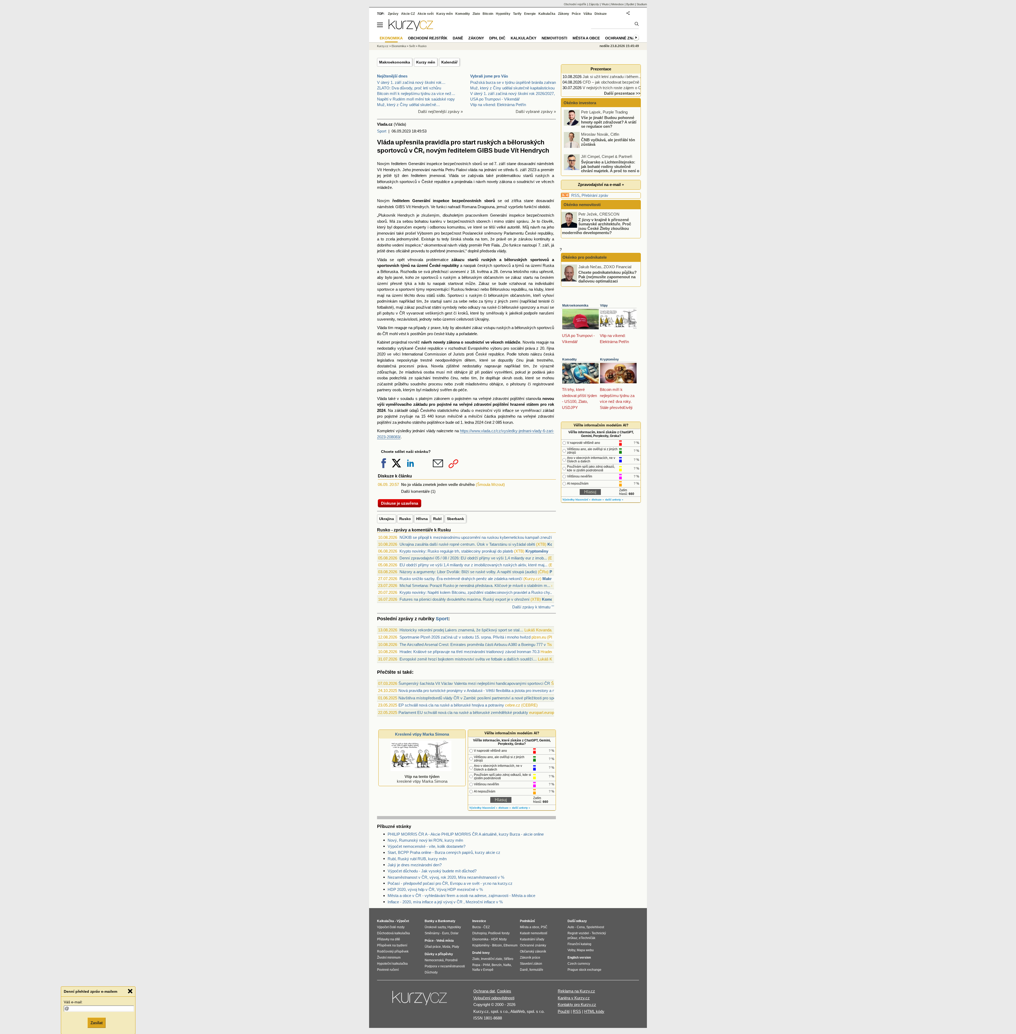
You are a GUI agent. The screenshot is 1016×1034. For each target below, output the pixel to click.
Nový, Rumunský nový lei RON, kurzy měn (425, 840)
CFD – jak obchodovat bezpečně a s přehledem (624, 82)
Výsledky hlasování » (483, 807)
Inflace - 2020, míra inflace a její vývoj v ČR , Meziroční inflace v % (445, 902)
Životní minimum (389, 957)
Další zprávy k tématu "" (533, 607)
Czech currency (579, 963)
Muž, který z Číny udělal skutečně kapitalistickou (512, 88)
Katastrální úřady (532, 939)
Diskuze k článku (395, 476)
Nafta (507, 965)
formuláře (536, 970)
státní (510, 221)
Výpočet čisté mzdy (391, 927)
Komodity (551, 599)
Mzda (446, 947)
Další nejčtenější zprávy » (440, 111)
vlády (463, 245)
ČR (402, 313)
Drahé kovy (481, 953)
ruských (542, 175)
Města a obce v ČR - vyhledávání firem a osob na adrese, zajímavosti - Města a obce (461, 895)
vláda (472, 169)
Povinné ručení (388, 970)
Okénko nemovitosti (582, 204)
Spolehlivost (595, 927)
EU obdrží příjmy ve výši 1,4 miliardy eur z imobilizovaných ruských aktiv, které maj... (473, 565)
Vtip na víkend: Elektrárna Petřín (498, 104)
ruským (449, 277)
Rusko (405, 519)
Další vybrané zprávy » (536, 111)
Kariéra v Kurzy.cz (574, 998)
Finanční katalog (579, 944)
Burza (476, 927)
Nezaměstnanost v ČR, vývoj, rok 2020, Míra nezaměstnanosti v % (446, 877)
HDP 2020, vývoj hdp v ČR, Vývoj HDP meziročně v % (435, 889)
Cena (581, 927)
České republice (435, 181)
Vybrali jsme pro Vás (489, 76)
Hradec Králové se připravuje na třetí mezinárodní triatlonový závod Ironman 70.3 (469, 651)
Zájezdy (594, 4)
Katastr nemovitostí (533, 933)
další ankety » (521, 807)
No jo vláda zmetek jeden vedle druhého (438, 484)
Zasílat (96, 1022)
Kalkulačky (523, 38)
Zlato (476, 14)
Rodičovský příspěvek (393, 951)
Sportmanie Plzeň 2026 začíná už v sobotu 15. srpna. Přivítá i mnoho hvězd (465, 637)
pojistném (463, 398)
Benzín (497, 965)
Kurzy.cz (382, 46)
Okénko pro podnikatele (585, 257)
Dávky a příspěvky (439, 954)
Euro (445, 933)
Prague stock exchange (584, 970)
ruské (492, 307)
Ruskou (457, 289)
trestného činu (445, 378)
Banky (429, 921)
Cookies (504, 991)
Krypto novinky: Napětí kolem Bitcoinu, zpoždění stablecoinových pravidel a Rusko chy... (476, 592)
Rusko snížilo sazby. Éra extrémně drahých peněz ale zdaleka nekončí (461, 578)
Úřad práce (433, 947)
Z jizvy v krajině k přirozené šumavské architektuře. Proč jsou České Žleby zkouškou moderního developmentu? (596, 226)
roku (534, 271)
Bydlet (630, 4)
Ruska (548, 265)
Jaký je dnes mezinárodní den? (415, 865)
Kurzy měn (425, 62)
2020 (381, 354)
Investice (479, 921)
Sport (381, 131)
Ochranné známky (624, 38)
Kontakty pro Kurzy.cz (577, 1004)
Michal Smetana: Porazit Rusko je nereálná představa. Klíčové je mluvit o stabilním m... (475, 585)
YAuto (605, 4)
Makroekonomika (394, 62)
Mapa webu (585, 950)
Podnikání (527, 921)
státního (419, 422)
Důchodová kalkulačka (393, 933)
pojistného (506, 416)
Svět (412, 46)
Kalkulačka (546, 14)
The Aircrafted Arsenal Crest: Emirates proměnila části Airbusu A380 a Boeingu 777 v (473, 644)
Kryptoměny (536, 551)
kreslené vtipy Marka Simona (422, 779)
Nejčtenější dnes (392, 76)
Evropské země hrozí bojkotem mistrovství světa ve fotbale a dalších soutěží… (468, 659)
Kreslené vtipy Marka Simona (422, 734)
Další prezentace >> (622, 93)
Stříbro (508, 959)
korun (440, 416)
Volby (571, 950)
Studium (642, 4)
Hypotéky (503, 14)
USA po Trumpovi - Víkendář (495, 99)
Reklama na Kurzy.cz (576, 991)
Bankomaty (446, 921)
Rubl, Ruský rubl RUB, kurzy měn (417, 859)
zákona (505, 181)
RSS (575, 195)
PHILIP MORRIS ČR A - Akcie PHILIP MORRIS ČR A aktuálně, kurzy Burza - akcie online (466, 834)
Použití (564, 1011)
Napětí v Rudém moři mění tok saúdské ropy (416, 99)
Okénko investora (579, 103)
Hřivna (422, 519)
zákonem (442, 398)
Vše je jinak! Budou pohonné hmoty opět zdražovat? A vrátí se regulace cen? (608, 122)
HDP (494, 939)
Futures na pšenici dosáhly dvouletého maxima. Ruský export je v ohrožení (464, 599)
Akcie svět (426, 14)
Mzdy (503, 939)
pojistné (444, 404)
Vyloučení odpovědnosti (493, 998)
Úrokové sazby (435, 927)
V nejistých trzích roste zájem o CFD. (615, 87)
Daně (458, 38)
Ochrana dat (484, 991)
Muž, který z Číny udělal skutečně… (408, 104)
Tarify (517, 14)
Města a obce (586, 38)
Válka (587, 14)
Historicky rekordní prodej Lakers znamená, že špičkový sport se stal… (461, 630)
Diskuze (601, 14)
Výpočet (403, 921)
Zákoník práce (530, 957)
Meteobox (617, 4)
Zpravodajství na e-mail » (601, 184)
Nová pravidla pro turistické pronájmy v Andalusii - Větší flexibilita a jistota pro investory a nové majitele (486, 690)
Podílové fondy (499, 933)
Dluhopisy (479, 933)
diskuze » (504, 807)
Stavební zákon (531, 963)
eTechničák (587, 938)
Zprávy (393, 14)
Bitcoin (488, 14)
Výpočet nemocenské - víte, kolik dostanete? (426, 846)
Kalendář (449, 62)
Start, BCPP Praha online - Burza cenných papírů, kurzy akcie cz (444, 852)
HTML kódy (594, 1011)
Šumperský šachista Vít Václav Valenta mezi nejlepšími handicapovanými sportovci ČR (474, 683)
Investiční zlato (491, 959)
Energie (530, 14)
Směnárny (432, 933)
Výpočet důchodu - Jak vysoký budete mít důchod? (432, 871)
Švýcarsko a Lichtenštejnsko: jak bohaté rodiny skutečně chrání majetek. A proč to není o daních (602, 168)
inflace (508, 410)
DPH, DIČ (497, 38)
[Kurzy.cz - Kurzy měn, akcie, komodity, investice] (411, 29)
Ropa (476, 965)
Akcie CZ (408, 14)
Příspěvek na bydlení (392, 945)
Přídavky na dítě (388, 939)
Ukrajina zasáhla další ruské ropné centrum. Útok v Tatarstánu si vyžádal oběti (467, 544)
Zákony (563, 14)
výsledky (403, 431)
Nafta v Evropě (482, 970)
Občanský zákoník (533, 951)
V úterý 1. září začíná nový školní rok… (411, 82)
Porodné (451, 960)
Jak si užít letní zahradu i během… (612, 76)
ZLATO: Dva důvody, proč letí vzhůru (409, 88)
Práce (576, 14)
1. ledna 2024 (471, 422)
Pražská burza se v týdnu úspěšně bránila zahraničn (515, 82)
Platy (455, 947)
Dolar (455, 933)
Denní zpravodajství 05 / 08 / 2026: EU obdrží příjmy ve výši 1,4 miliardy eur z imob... (473, 558)
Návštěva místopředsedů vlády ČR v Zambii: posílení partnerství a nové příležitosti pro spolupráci (482, 698)
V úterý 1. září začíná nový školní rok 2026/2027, (512, 93)
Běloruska (389, 271)
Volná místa (445, 940)
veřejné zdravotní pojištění (501, 398)
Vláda (454, 175)
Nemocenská (434, 960)
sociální (517, 348)
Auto (571, 927)
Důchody (431, 972)
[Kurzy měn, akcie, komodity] (420, 1000)
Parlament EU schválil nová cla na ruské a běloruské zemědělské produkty (463, 712)
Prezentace (601, 69)
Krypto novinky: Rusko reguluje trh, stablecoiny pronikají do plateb (456, 551)
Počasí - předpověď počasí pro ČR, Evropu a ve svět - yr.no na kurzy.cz (450, 883)
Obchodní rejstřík (575, 4)
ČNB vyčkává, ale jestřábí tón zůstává (608, 142)
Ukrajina (386, 519)
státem (532, 404)
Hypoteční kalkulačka (392, 963)
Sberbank (455, 519)
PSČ (544, 927)
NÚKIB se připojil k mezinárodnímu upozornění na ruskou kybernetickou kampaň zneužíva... (479, 537)
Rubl (437, 519)
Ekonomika (399, 46)
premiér (547, 169)
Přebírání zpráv (595, 195)
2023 (532, 169)
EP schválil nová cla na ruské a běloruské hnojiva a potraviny (451, 705)
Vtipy (604, 305)
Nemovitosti (554, 38)
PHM (486, 965)
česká (548, 354)
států (431, 295)
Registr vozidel (578, 933)
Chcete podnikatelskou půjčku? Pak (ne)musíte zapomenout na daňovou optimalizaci (607, 276)
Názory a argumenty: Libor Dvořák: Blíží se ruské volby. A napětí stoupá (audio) (468, 572)
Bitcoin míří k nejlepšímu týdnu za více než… (416, 93)
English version (579, 957)
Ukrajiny (482, 319)
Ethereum (511, 945)
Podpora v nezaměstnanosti (445, 966)
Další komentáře (415, 491)
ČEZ (486, 927)
